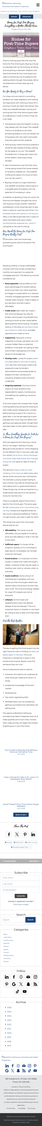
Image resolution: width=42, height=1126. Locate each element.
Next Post (34, 861)
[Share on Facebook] (9, 834)
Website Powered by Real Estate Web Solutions (21, 1116)
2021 (9, 1029)
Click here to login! (21, 904)
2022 (9, 1024)
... (30, 847)
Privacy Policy (11, 1108)
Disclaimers (15, 1122)
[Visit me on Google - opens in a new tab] (14, 984)
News (5, 934)
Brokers (6, 946)
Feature (6, 961)
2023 (9, 1020)
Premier (6, 952)
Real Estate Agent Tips (20, 847)
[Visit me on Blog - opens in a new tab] (35, 984)
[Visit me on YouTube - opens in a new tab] (25, 991)
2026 (9, 1007)
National (6, 943)
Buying (8, 842)
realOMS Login (25, 1122)
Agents (5, 949)
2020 (9, 1033)
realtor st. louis (32, 842)
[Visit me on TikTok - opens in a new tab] (17, 991)
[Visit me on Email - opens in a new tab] (28, 977)
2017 (9, 1046)
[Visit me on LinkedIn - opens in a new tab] (7, 977)
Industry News (8, 940)
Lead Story (7, 958)
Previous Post (10, 861)
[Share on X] (17, 834)
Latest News (7, 937)
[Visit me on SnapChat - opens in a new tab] (28, 984)
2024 (9, 1016)
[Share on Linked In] (33, 834)
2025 (9, 1012)
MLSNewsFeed (8, 955)
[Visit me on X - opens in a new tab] (21, 984)
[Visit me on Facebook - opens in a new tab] (14, 977)
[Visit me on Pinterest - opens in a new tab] (7, 984)
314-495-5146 (24, 1082)
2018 (9, 1041)
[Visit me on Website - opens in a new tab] (21, 977)
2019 (9, 1037)
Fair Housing (31, 1108)
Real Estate (19, 842)
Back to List (21, 815)
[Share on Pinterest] (25, 834)
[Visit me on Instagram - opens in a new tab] (35, 977)
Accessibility (22, 1108)
